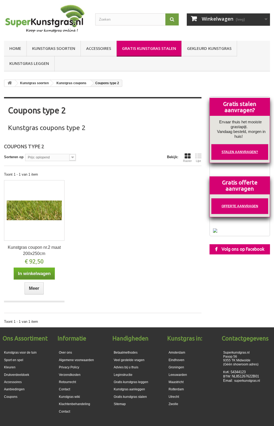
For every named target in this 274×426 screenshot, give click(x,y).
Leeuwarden (178, 375)
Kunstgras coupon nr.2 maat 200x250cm (34, 250)
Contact (64, 411)
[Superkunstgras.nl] (45, 19)
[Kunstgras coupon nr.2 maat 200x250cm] (34, 210)
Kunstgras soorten (53, 48)
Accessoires (98, 48)
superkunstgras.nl (247, 381)
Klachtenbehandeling (74, 404)
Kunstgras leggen (29, 63)
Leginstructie (123, 375)
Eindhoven (176, 360)
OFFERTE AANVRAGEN (240, 206)
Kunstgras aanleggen (129, 389)
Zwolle (173, 404)
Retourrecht (67, 382)
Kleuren (10, 367)
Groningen (176, 367)
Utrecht (174, 397)
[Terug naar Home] (10, 83)
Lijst (198, 160)
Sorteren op (14, 157)
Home (15, 48)
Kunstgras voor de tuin (20, 352)
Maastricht (176, 382)
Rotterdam (176, 389)
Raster (187, 160)
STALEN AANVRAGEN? (240, 152)
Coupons (10, 397)
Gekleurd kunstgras (209, 48)
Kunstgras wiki (69, 397)
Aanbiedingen (14, 389)
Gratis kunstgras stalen (149, 48)
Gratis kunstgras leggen (131, 382)
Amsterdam (177, 352)
